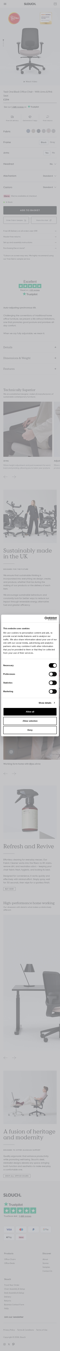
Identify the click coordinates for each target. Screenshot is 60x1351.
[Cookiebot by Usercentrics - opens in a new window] (44, 618)
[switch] (53, 674)
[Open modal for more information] (18, 176)
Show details (45, 703)
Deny (30, 730)
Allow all (30, 711)
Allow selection (30, 721)
